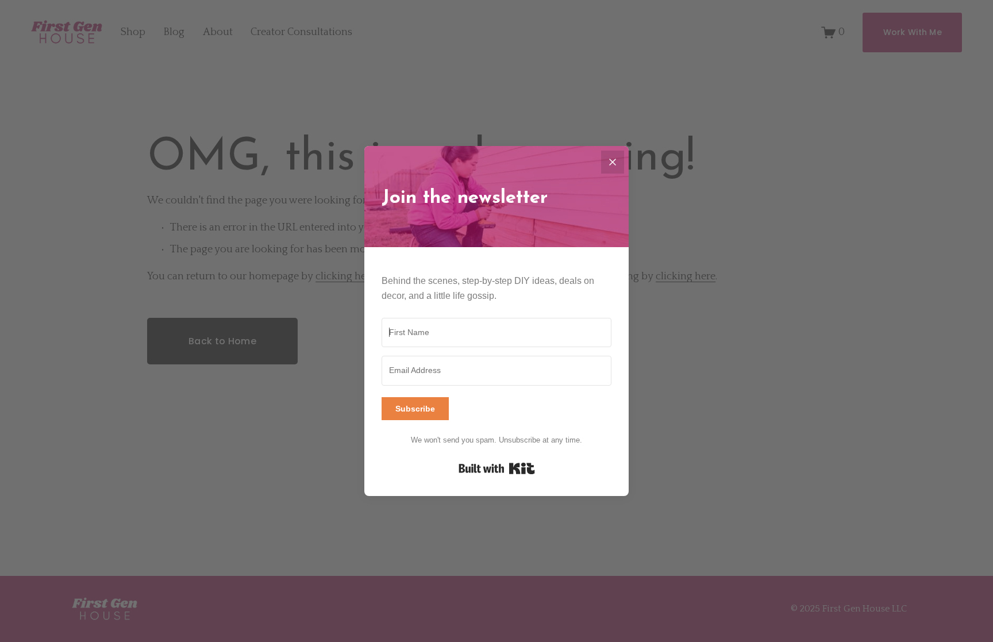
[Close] (612, 162)
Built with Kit (497, 468)
